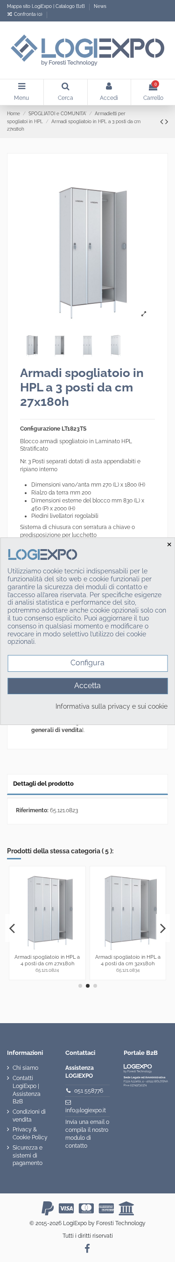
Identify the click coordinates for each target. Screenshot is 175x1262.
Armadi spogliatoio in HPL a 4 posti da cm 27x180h (47, 960)
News (100, 6)
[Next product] (166, 121)
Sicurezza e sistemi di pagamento (27, 1155)
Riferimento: (32, 810)
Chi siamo (25, 1068)
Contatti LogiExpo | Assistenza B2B (27, 1090)
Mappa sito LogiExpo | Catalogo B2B (46, 6)
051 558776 (88, 1091)
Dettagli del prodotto (43, 783)
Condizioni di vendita (29, 1116)
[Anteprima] (77, 895)
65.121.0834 (128, 970)
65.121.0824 (47, 970)
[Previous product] (162, 121)
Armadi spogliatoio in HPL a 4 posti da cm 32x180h (128, 960)
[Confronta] (77, 879)
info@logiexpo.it (85, 1110)
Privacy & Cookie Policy (30, 1133)
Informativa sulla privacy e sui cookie (112, 706)
